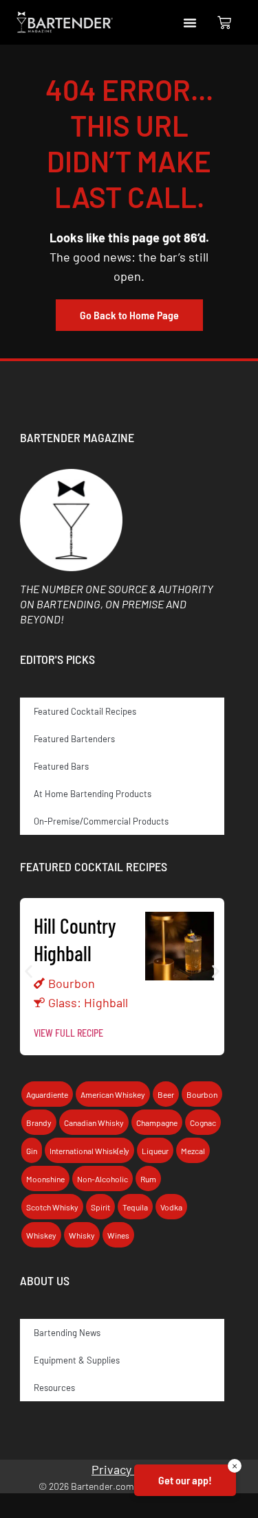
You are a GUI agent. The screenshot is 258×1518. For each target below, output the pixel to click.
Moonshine (45, 1179)
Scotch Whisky (52, 1207)
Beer (166, 1094)
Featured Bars (61, 766)
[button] (190, 22)
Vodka (171, 1207)
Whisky (82, 1235)
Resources (54, 1387)
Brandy (39, 1122)
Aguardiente (47, 1094)
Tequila (135, 1207)
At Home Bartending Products (92, 793)
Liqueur (155, 1150)
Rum (148, 1179)
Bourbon (71, 983)
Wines (118, 1235)
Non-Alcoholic (102, 1179)
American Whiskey (112, 1094)
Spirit (100, 1207)
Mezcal (193, 1150)
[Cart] (224, 22)
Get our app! (185, 1479)
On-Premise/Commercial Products (101, 821)
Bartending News (67, 1332)
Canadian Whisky (94, 1122)
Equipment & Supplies (77, 1360)
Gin (31, 1150)
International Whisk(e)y (89, 1150)
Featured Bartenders (74, 738)
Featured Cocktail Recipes (85, 711)
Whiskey (41, 1235)
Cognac (203, 1122)
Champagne (157, 1122)
